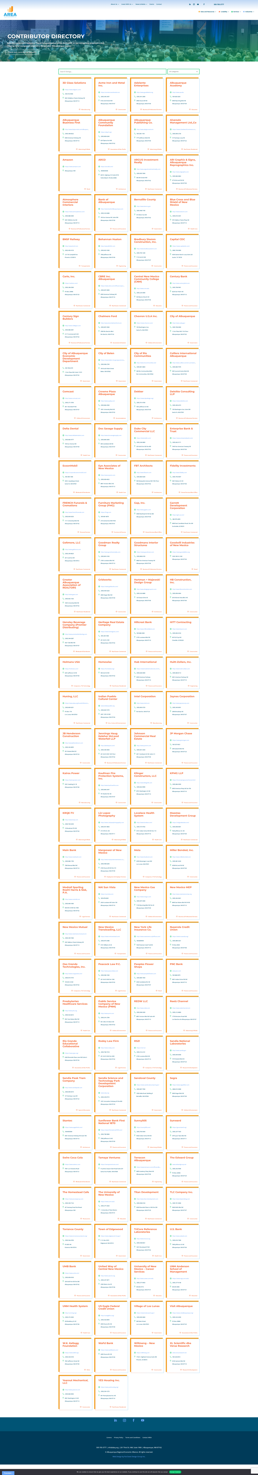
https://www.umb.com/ (72, 1273)
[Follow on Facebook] (203, 4)
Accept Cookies (175, 1472)
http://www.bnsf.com (71, 246)
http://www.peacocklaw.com (109, 971)
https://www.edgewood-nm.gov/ (111, 1236)
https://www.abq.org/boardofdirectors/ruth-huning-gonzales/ (83, 703)
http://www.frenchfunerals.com (74, 512)
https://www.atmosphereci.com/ (75, 212)
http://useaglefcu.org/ (107, 1315)
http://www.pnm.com (107, 1013)
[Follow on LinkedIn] (189, 4)
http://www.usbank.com (179, 1236)
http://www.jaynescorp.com (180, 703)
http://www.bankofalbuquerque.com (112, 209)
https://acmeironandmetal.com (110, 92)
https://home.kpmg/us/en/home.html (183, 780)
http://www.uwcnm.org (108, 1276)
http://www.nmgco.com (144, 897)
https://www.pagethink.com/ (73, 1127)
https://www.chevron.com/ (145, 323)
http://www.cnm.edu (143, 288)
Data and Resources (207, 12)
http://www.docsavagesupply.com (111, 435)
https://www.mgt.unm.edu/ (180, 1278)
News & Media (140, 4)
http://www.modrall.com (72, 899)
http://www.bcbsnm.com (179, 212)
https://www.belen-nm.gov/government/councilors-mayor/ (118, 360)
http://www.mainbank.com (73, 857)
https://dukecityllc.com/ (144, 438)
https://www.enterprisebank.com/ (182, 438)
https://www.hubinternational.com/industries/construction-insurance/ (158, 669)
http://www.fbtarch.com (144, 472)
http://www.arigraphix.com (180, 172)
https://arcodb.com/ (107, 166)
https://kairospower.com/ (73, 780)
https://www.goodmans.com (145, 552)
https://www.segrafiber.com (180, 1085)
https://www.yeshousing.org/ (109, 1387)
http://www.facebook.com (144, 857)
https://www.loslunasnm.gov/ (145, 1313)
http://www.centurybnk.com (181, 283)
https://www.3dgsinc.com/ (73, 90)
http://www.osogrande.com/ (73, 974)
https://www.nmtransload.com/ (110, 936)
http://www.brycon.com (179, 629)
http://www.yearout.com (72, 1390)
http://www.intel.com (143, 703)
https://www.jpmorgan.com (180, 740)
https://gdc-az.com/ (178, 515)
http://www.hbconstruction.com (182, 589)
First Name (104, 1435)
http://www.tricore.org (143, 1239)
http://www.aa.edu (178, 92)
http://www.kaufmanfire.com (110, 785)
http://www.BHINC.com (108, 246)
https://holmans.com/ (71, 669)
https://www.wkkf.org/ (72, 1353)
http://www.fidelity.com (179, 472)
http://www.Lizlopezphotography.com (112, 822)
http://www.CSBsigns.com (73, 326)
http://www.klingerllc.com (144, 783)
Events (152, 4)
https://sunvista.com (107, 894)
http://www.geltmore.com (73, 549)
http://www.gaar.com (71, 594)
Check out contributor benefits (22, 52)
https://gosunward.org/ (179, 1127)
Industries (248, 12)
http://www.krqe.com (71, 820)
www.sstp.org (105, 1093)
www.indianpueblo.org (107, 706)
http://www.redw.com (143, 1008)
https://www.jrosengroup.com (74, 1199)
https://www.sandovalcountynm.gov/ (148, 1085)
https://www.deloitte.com (180, 401)
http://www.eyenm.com (108, 475)
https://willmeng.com (143, 1353)
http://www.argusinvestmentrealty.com (148, 169)
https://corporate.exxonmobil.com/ (75, 472)
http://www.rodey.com (108, 1048)
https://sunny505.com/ (143, 1127)
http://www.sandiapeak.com (73, 1087)
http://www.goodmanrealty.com (110, 552)
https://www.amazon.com (73, 166)
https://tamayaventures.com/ (110, 1164)
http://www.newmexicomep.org (182, 894)
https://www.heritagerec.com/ (110, 631)
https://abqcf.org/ (106, 132)
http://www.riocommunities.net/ (146, 363)
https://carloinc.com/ (71, 283)
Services (236, 12)
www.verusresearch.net (179, 1353)
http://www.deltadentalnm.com (74, 435)
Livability (224, 12)
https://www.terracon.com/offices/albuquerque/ (151, 1167)
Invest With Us (126, 4)
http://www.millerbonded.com (181, 857)
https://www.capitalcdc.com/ (181, 246)
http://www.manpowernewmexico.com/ (113, 859)
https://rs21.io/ (141, 1048)
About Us (114, 4)
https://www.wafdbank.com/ (109, 1350)
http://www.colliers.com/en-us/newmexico (185, 363)
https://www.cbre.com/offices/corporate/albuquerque (117, 286)
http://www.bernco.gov (144, 206)
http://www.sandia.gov (179, 1050)
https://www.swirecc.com (72, 1164)
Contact (159, 4)
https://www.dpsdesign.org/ (145, 398)
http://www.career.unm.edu (145, 1278)
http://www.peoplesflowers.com (146, 974)
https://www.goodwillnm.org (181, 552)
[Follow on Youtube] (198, 4)
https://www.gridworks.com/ (109, 586)
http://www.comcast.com (72, 398)
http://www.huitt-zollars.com (181, 669)
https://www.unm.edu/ (108, 1201)
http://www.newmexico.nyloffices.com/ (148, 936)
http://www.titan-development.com (147, 1199)
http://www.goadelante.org (145, 92)
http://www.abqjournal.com (145, 129)
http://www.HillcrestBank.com (146, 629)
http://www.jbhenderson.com (74, 743)
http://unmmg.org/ (71, 1313)
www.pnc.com (176, 971)
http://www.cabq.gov (178, 323)
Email (102, 1425)
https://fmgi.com (106, 512)
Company (104, 1464)
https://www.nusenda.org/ (180, 936)
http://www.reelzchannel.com (181, 1008)
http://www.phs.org (71, 1011)
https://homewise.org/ (107, 669)
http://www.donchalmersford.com (111, 323)
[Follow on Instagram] (194, 4)
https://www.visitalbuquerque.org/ (182, 1313)
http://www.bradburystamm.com (147, 249)
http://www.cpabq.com (108, 401)
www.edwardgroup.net (179, 1164)
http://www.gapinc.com (144, 510)
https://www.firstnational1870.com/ (111, 1130)
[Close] (158, 1412)
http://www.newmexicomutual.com (75, 934)
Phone (102, 1454)
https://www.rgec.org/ (71, 1053)
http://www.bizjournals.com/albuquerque (77, 129)
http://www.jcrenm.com (144, 745)
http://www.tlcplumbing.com (181, 1199)
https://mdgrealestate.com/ (180, 822)
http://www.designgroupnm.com (146, 589)
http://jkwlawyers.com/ (108, 745)
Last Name (104, 1444)
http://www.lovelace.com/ (144, 822)
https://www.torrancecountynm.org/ (76, 1236)
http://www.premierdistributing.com (76, 634)
